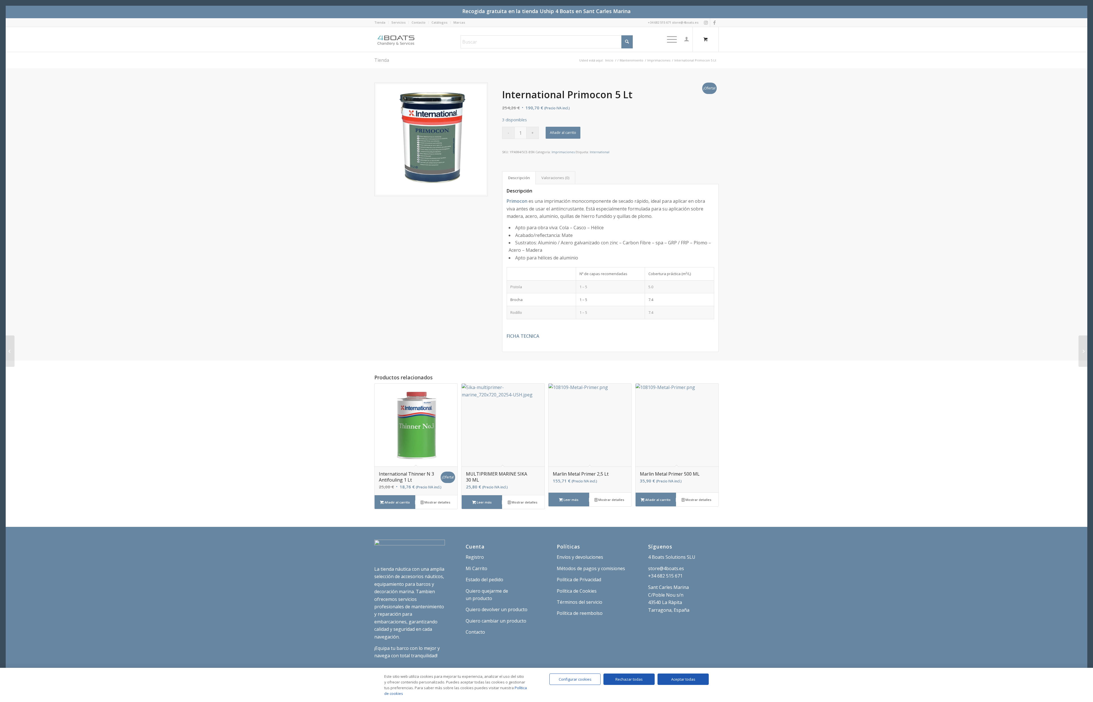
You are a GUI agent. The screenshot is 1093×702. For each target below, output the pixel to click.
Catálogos (439, 22)
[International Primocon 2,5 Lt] (1082, 351)
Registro (475, 557)
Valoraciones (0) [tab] (555, 177)
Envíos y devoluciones (580, 557)
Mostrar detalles (437, 502)
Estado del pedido (484, 579)
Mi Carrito (476, 568)
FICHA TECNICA (523, 336)
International (599, 152)
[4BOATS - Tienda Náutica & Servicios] (396, 39)
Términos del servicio (579, 602)
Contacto (419, 22)
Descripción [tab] (519, 177)
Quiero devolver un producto (496, 609)
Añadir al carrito (563, 132)
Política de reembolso (580, 613)
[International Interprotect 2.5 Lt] (10, 351)
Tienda (379, 22)
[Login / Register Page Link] (687, 39)
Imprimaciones (563, 152)
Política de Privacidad (579, 579)
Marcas (459, 22)
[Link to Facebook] (714, 22)
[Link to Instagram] (706, 22)
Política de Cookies (577, 591)
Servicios (398, 22)
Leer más (484, 502)
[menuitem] (381, 22)
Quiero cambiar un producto (496, 621)
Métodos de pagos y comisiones (591, 568)
